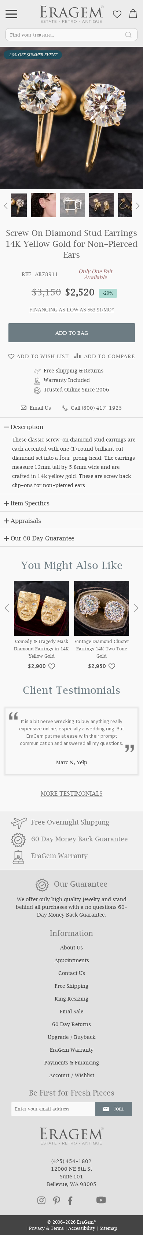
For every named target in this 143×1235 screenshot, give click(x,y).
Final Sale (71, 1012)
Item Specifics (30, 504)
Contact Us (71, 974)
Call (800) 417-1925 (96, 408)
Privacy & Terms (46, 1229)
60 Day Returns (71, 1025)
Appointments (71, 961)
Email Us (40, 408)
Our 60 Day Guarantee (42, 539)
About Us (71, 948)
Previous (6, 608)
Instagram (41, 1200)
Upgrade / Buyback (71, 1038)
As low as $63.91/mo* (86, 310)
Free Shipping (71, 987)
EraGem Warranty (72, 1050)
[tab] (71, 426)
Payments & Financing (71, 1063)
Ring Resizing (71, 999)
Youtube (101, 1200)
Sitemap (108, 1229)
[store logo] (72, 14)
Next (136, 608)
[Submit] (128, 34)
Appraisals (26, 521)
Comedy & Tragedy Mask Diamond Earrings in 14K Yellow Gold (41, 650)
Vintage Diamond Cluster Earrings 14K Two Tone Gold (101, 650)
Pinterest (56, 1200)
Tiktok (84, 1200)
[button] (5, 207)
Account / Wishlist (71, 1076)
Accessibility (81, 1229)
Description (27, 427)
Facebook (70, 1200)
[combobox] (72, 34)
